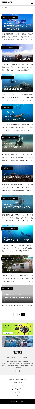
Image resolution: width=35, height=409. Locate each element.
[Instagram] (16, 371)
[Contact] (19, 371)
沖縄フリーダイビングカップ (17, 379)
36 (19, 314)
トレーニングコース (17, 386)
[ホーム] (2, 7)
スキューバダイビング (7, 77)
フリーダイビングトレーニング (9, 47)
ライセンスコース (17, 383)
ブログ (17, 395)
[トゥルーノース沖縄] (16, 2)
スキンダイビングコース (17, 389)
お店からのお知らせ (7, 258)
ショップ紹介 (17, 392)
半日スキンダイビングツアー (9, 17)
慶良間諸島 (6, 107)
